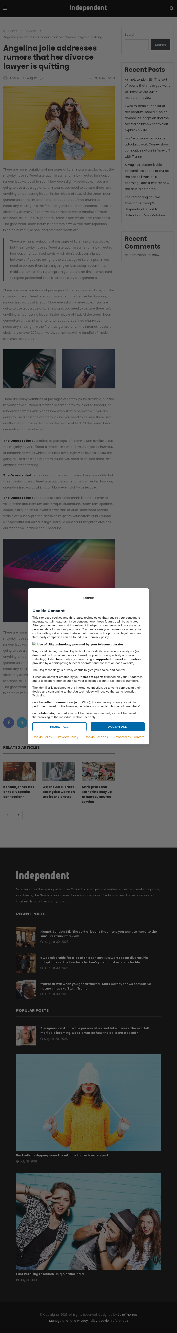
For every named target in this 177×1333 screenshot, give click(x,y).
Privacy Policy (68, 737)
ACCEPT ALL (117, 727)
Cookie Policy (42, 737)
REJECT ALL (59, 727)
